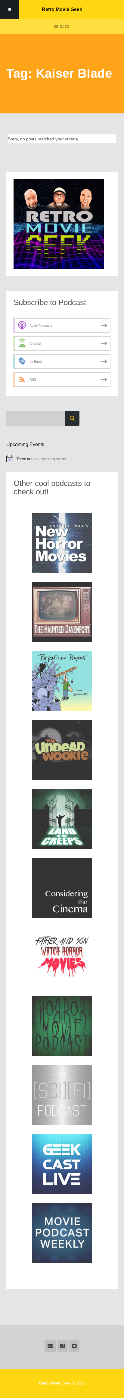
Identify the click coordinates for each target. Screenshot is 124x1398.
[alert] (62, 458)
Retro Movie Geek (62, 9)
